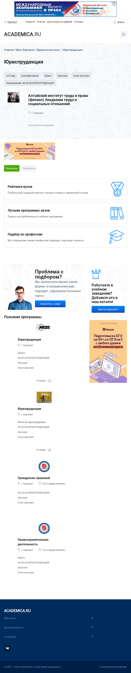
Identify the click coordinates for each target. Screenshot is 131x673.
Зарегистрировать (108, 309)
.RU (22, 34)
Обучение (10, 618)
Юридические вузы (48, 49)
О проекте (10, 636)
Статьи (41, 21)
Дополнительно (14, 627)
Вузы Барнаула (25, 49)
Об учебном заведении (41, 125)
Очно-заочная (81, 75)
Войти (121, 22)
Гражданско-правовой (34, 478)
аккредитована (30, 75)
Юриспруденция (29, 339)
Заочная (62, 75)
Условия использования (113, 666)
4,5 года (10, 75)
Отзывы (78, 21)
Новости (30, 21)
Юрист (48, 75)
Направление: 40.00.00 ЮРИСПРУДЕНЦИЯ (30, 83)
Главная (9, 49)
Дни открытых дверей (59, 21)
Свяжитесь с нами (50, 303)
